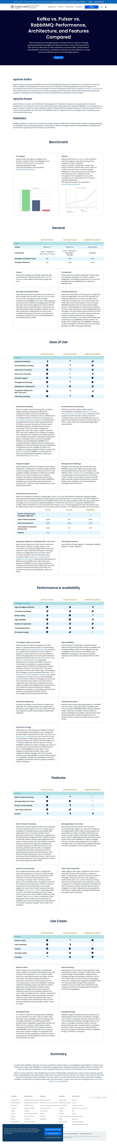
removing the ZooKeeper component (29, 420)
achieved (31, 896)
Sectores (43, 1096)
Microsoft (19, 660)
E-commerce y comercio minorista (48, 1102)
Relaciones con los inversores (79, 1108)
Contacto (74, 1102)
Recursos (62, 1096)
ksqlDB (43, 846)
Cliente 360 (27, 1119)
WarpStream (14, 1105)
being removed (48, 254)
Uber (53, 658)
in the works (33, 456)
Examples (37, 974)
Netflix (43, 658)
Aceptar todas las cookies (53, 1129)
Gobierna (13, 1116)
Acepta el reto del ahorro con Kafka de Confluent (68, 2)
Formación (61, 1113)
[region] (33, 1132)
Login (90, 1)
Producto (14, 1096)
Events (60, 1119)
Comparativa (62, 1127)
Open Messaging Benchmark (37, 649)
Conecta (13, 1110)
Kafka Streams (39, 829)
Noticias (74, 1113)
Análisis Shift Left (28, 1105)
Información (76, 1096)
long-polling (45, 297)
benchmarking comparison (25, 170)
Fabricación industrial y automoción (49, 1105)
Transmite (13, 1108)
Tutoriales (61, 1108)
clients (59, 496)
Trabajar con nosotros (77, 1105)
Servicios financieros (45, 1100)
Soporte (61, 1110)
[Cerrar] (61, 1125)
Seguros (42, 1113)
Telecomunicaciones (45, 1108)
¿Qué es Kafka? (63, 1100)
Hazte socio (75, 1119)
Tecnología (43, 1116)
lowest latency (80, 159)
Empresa (74, 1100)
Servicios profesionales (65, 1116)
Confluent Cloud (78, 473)
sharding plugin (24, 451)
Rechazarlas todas (53, 1133)
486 (48, 533)
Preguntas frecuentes (77, 1116)
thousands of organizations (92, 89)
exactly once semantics (32, 890)
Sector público (43, 1110)
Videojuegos (43, 1119)
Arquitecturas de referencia (31, 1102)
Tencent (34, 660)
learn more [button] (58, 57)
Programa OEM (63, 1121)
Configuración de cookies (85, 1133)
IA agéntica (27, 1110)
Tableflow (13, 1119)
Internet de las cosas (29, 1121)
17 (47, 515)
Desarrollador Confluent (65, 1102)
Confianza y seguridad (77, 1121)
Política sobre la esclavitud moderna (69, 1133)
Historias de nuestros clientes (31, 1100)
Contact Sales (99, 1)
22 (90, 515)
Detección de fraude (29, 1116)
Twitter (25, 660)
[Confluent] (20, 7)
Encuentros (62, 1124)
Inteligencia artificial (29, 1108)
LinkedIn (48, 658)
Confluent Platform (15, 1102)
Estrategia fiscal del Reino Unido (80, 1124)
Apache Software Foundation (65, 1137)
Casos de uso (28, 1096)
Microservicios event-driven (31, 1113)
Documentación (63, 1105)
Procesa (13, 1113)
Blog (73, 1110)
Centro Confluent (15, 1121)
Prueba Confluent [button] (91, 7)
